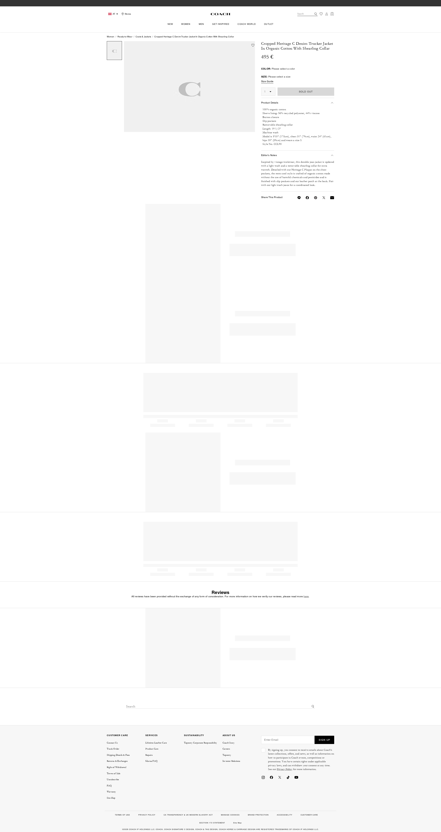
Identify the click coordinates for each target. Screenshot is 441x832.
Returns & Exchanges (117, 761)
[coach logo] (220, 14)
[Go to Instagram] (263, 777)
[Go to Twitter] (280, 777)
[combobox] (307, 14)
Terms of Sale (113, 773)
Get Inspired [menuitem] (220, 24)
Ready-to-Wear (124, 36)
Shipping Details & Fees (118, 755)
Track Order (113, 748)
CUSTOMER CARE (117, 735)
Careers (226, 748)
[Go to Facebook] (271, 777)
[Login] (327, 14)
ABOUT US (229, 735)
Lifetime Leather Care (156, 742)
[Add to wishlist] (253, 45)
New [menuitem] (170, 24)
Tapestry (227, 755)
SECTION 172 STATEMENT (212, 823)
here (306, 596)
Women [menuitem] (185, 24)
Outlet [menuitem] (269, 24)
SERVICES (151, 735)
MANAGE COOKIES (230, 815)
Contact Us (112, 742)
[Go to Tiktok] (288, 777)
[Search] (316, 14)
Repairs (149, 755)
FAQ (109, 785)
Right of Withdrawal (116, 767)
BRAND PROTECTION (258, 815)
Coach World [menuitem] (247, 24)
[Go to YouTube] (296, 777)
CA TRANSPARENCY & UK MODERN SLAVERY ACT (188, 815)
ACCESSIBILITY (284, 815)
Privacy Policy (284, 769)
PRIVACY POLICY (146, 815)
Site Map (111, 798)
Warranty (111, 791)
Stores (128, 14)
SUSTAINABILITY (194, 735)
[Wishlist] (321, 14)
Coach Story (228, 742)
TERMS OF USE (122, 815)
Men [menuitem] (201, 24)
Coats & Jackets (143, 36)
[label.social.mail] (330, 198)
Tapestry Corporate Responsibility (200, 742)
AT (114, 14)
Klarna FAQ (151, 761)
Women (110, 36)
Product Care (151, 748)
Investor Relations (231, 761)
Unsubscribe (113, 779)
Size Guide (267, 81)
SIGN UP (324, 739)
